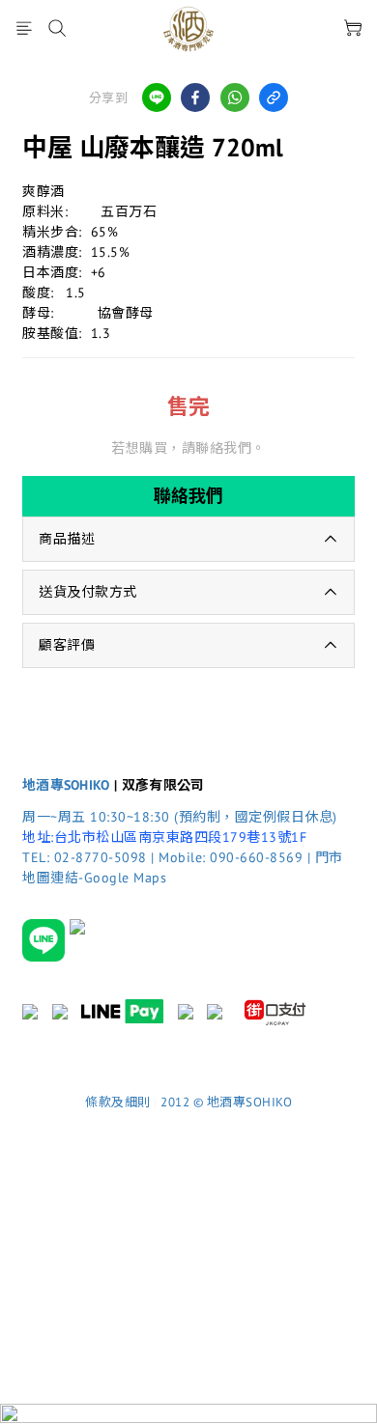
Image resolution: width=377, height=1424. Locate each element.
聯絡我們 (188, 496)
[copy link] (273, 97)
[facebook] (195, 97)
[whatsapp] (234, 97)
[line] (156, 97)
